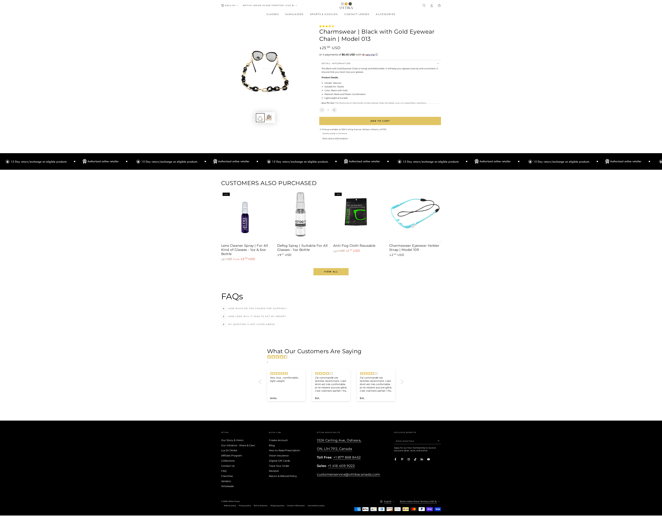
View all (331, 271)
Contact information (296, 505)
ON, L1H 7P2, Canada (334, 449)
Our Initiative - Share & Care (238, 445)
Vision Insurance (279, 455)
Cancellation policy (316, 505)
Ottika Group (234, 501)
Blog (272, 445)
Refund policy (230, 505)
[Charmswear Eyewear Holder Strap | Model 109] (415, 217)
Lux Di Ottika (229, 450)
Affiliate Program (231, 455)
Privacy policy (245, 505)
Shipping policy (277, 505)
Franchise (227, 476)
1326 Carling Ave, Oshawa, (339, 440)
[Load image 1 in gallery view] (260, 117)
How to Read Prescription (284, 450)
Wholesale (227, 486)
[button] (424, 5)
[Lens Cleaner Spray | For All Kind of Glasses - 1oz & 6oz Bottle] (247, 217)
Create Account (278, 440)
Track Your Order (279, 466)
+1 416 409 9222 (341, 466)
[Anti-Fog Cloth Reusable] (359, 217)
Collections (228, 460)
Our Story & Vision (232, 440)
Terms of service (261, 505)
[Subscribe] (439, 441)
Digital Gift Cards (279, 460)
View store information (335, 138)
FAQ (224, 471)
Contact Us (228, 466)
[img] (333, 357)
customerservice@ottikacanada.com (348, 474)
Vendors (226, 481)
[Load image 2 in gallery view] (269, 117)
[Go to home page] (346, 5)
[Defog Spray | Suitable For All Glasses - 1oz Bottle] (303, 217)
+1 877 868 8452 (347, 457)
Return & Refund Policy (283, 476)
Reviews (274, 471)
